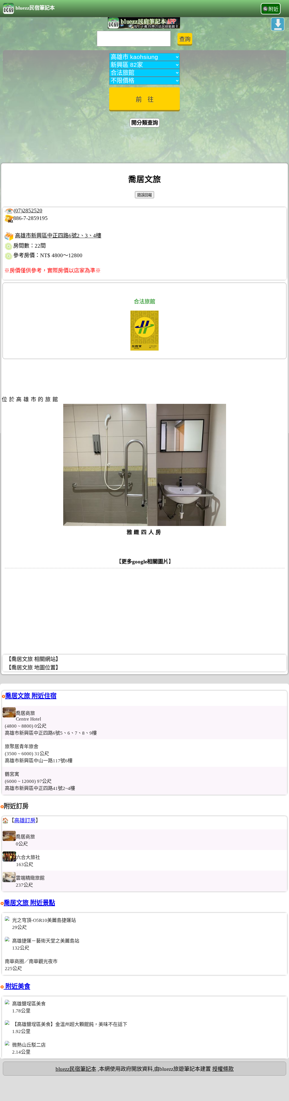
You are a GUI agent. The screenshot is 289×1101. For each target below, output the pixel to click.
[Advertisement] (144, 146)
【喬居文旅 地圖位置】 (33, 668)
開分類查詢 (144, 123)
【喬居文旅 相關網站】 (33, 659)
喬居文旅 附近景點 (29, 902)
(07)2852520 (28, 210)
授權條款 (223, 1069)
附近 (273, 9)
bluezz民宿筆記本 (35, 8)
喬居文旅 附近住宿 (30, 695)
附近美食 (17, 986)
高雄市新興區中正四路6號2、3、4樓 (58, 236)
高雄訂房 (25, 820)
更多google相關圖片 (144, 562)
